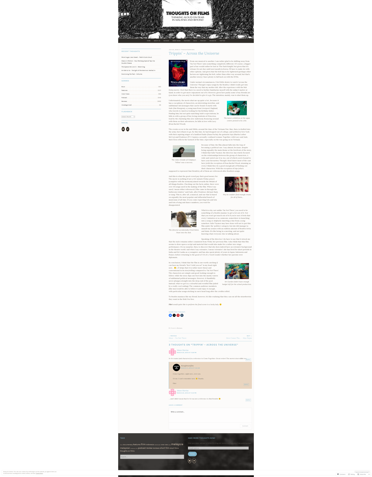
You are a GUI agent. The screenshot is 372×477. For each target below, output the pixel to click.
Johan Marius (182, 350)
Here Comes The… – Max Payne (239, 337)
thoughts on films (127, 451)
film (143, 444)
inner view (164, 445)
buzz (121, 444)
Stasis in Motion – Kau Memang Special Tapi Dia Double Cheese (138, 62)
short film (164, 448)
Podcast (203, 40)
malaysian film (134, 448)
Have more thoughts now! (201, 438)
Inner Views (177, 40)
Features (187, 40)
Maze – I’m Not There (177, 337)
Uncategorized (126, 105)
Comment (245, 426)
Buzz (195, 40)
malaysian (125, 448)
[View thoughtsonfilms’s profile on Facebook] (123, 129)
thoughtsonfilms (188, 49)
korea (169, 444)
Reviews (166, 40)
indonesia (150, 444)
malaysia (177, 444)
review (149, 448)
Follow (192, 454)
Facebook (213, 40)
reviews (156, 448)
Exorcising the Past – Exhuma (131, 74)
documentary (128, 445)
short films (174, 448)
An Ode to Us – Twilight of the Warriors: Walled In (138, 70)
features (137, 444)
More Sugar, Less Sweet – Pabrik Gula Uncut (136, 57)
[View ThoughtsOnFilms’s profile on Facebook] (189, 460)
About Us (157, 40)
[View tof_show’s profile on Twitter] (127, 129)
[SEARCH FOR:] (152, 457)
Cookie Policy (39, 473)
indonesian (157, 444)
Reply (248, 359)
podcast (142, 448)
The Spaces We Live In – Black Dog (133, 67)
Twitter (222, 40)
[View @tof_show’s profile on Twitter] (194, 460)
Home (149, 40)
